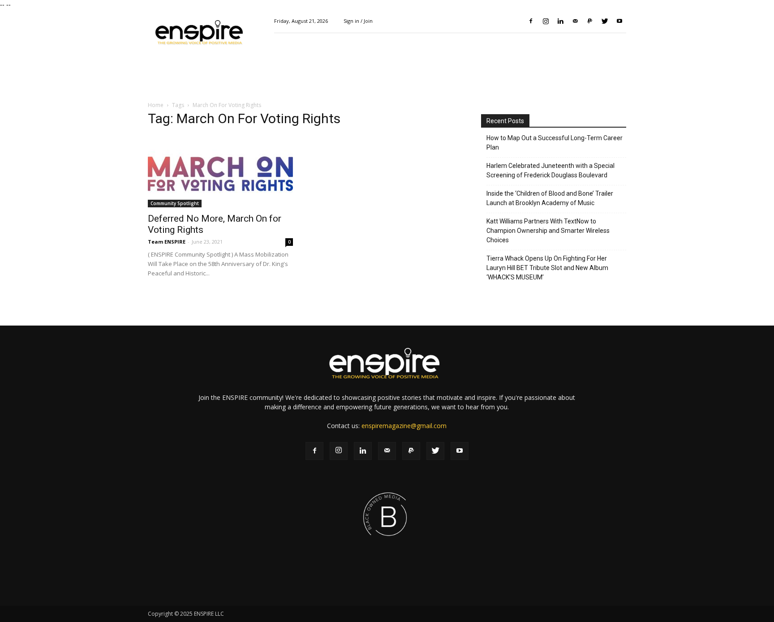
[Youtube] (619, 21)
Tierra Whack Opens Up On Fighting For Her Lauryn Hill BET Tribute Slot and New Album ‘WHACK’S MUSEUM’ (547, 268)
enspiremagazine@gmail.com (404, 425)
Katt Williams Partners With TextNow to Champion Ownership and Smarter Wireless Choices (548, 231)
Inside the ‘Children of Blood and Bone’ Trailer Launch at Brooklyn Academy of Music (549, 198)
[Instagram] (545, 21)
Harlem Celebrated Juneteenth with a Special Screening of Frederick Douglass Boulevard (550, 170)
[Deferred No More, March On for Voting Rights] (220, 171)
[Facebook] (531, 21)
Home (155, 105)
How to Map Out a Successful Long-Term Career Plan (554, 142)
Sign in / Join (358, 20)
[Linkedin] (560, 21)
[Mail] (575, 21)
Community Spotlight (174, 203)
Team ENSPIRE (166, 241)
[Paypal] (590, 21)
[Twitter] (604, 21)
